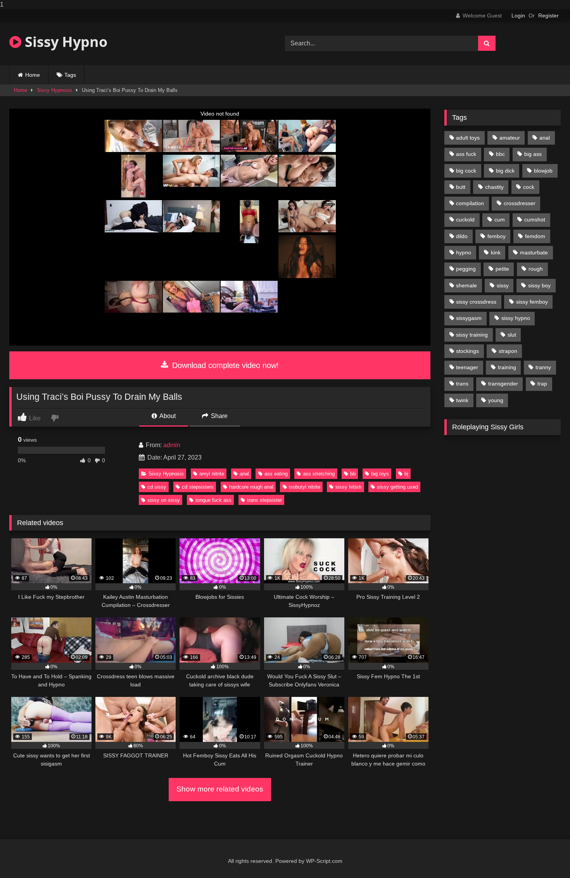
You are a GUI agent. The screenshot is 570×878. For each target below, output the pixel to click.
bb (353, 474)
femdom (535, 236)
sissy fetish (348, 487)
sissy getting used (397, 487)
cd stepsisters (198, 487)
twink (462, 400)
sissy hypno (515, 318)
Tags (70, 75)
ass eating (276, 474)
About (167, 416)
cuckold (465, 219)
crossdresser (519, 203)
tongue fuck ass (213, 500)
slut (512, 335)
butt (460, 187)
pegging (466, 269)
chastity (494, 187)
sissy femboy (532, 302)
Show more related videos (219, 789)
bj (406, 474)
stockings (467, 351)
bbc (500, 154)
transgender (503, 383)
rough (536, 269)
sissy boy (539, 285)
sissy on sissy (163, 500)
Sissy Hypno (64, 41)
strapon (508, 351)
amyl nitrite (211, 474)
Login (518, 15)
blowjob (543, 171)
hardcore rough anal (251, 487)
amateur (509, 138)
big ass (533, 154)
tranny (543, 367)
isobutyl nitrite (304, 487)
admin (171, 445)
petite (502, 269)
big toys (380, 474)
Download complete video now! (224, 365)
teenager (467, 367)
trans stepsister (264, 500)
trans (462, 383)
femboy (496, 236)
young (495, 400)
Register (548, 15)
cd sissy (156, 487)
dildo (462, 236)
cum (499, 219)
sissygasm (469, 318)
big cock (466, 171)
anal (244, 474)
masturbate (534, 252)
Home (32, 75)
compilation (470, 203)
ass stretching (319, 474)
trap (542, 383)
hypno (463, 252)
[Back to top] (545, 856)
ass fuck (466, 154)
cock (528, 187)
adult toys (468, 138)
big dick (505, 171)
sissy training (472, 335)
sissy (503, 285)
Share (218, 416)
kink (496, 252)
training (507, 367)
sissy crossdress (476, 302)
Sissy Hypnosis (54, 90)
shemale (466, 285)
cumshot (534, 219)
